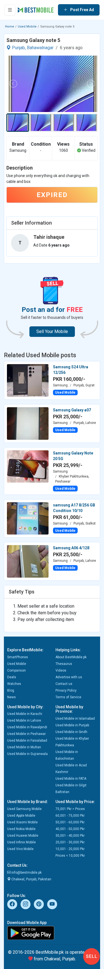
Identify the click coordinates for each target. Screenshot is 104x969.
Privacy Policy (66, 690)
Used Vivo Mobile (20, 849)
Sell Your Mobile (52, 331)
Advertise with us (68, 677)
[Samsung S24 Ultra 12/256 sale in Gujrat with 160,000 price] (28, 380)
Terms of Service (68, 697)
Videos (60, 670)
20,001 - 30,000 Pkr (70, 842)
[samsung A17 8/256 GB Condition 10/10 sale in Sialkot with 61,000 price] (28, 518)
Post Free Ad (82, 10)
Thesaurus (63, 664)
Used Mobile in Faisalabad (27, 740)
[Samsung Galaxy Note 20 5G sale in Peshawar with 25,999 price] (28, 466)
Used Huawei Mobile (22, 836)
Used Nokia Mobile (21, 829)
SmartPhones (17, 657)
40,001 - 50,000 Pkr (70, 829)
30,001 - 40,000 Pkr (70, 836)
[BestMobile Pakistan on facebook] (12, 904)
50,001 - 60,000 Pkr (70, 822)
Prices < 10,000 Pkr (70, 856)
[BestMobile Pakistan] (36, 10)
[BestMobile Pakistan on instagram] (26, 904)
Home (9, 26)
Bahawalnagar (40, 47)
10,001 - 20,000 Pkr (70, 849)
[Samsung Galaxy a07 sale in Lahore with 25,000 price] (28, 423)
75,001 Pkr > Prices (70, 809)
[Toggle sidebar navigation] (10, 10)
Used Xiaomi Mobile (22, 822)
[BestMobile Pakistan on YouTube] (52, 904)
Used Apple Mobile (21, 816)
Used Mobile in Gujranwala (27, 754)
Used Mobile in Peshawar (26, 734)
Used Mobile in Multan (24, 747)
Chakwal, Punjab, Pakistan (31, 879)
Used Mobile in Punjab (72, 725)
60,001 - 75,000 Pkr (70, 816)
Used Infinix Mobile (21, 842)
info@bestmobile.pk (26, 872)
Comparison (16, 670)
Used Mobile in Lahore (24, 720)
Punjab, (19, 47)
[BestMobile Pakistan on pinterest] (39, 904)
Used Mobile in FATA (70, 779)
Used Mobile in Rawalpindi (27, 727)
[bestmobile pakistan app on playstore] (52, 933)
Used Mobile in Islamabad (75, 718)
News (11, 697)
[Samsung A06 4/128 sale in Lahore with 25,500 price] (28, 561)
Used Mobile (27, 26)
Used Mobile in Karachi (24, 714)
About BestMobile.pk (71, 657)
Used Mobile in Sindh (71, 732)
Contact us (63, 684)
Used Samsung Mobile (24, 809)
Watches (14, 684)
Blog (10, 690)
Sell (91, 956)
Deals (11, 677)
